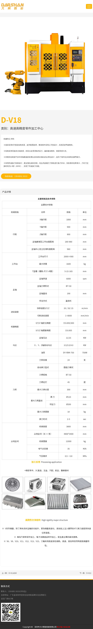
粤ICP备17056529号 (63, 627)
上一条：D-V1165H (9, 573)
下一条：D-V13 (85, 573)
